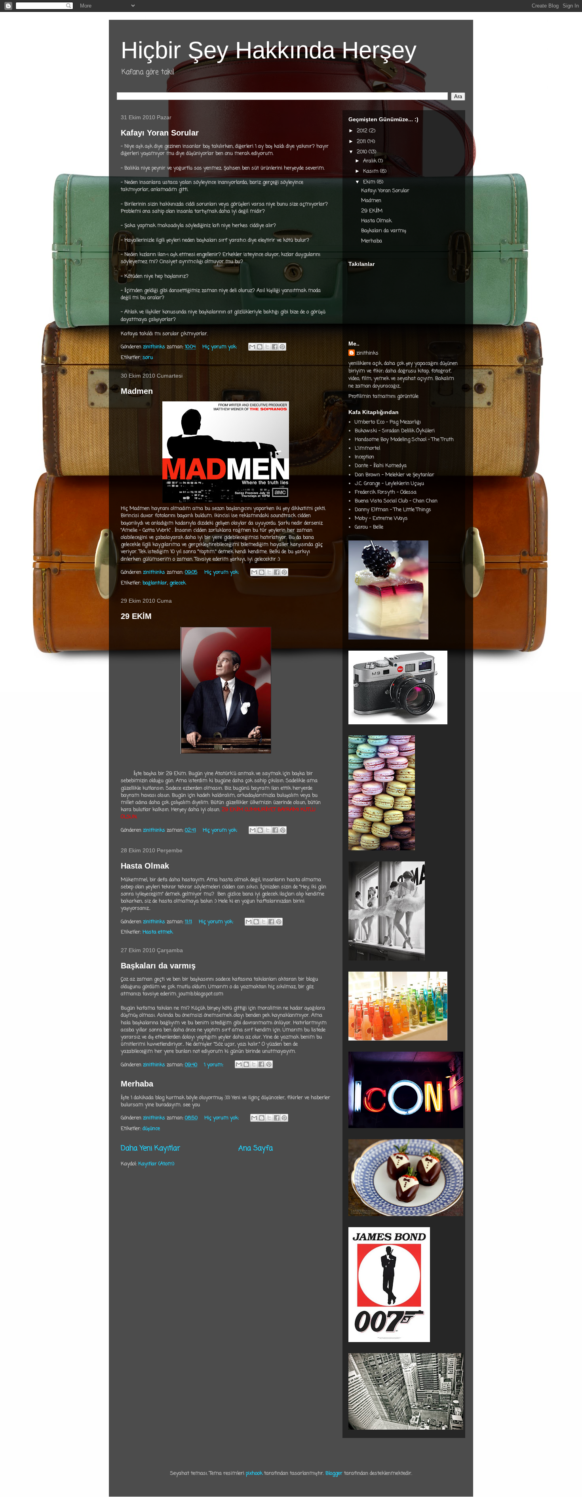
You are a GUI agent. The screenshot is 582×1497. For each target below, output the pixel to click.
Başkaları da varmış (158, 965)
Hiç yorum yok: (220, 347)
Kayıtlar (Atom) (156, 1164)
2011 (362, 141)
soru (148, 357)
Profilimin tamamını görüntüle (383, 396)
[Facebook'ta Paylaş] (275, 347)
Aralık (370, 161)
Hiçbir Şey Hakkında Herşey (269, 50)
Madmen (137, 391)
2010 (363, 152)
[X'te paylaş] (267, 347)
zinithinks (367, 353)
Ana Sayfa (255, 1148)
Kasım (371, 171)
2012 (363, 131)
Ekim (370, 182)
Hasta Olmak (145, 865)
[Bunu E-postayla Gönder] (252, 347)
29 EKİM (136, 616)
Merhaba (137, 1083)
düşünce (151, 1128)
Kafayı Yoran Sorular (160, 132)
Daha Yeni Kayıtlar (150, 1148)
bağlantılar (155, 583)
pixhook (254, 1473)
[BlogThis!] (260, 347)
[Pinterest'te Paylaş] (282, 347)
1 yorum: (214, 1065)
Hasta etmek (158, 932)
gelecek (177, 583)
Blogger (333, 1473)
